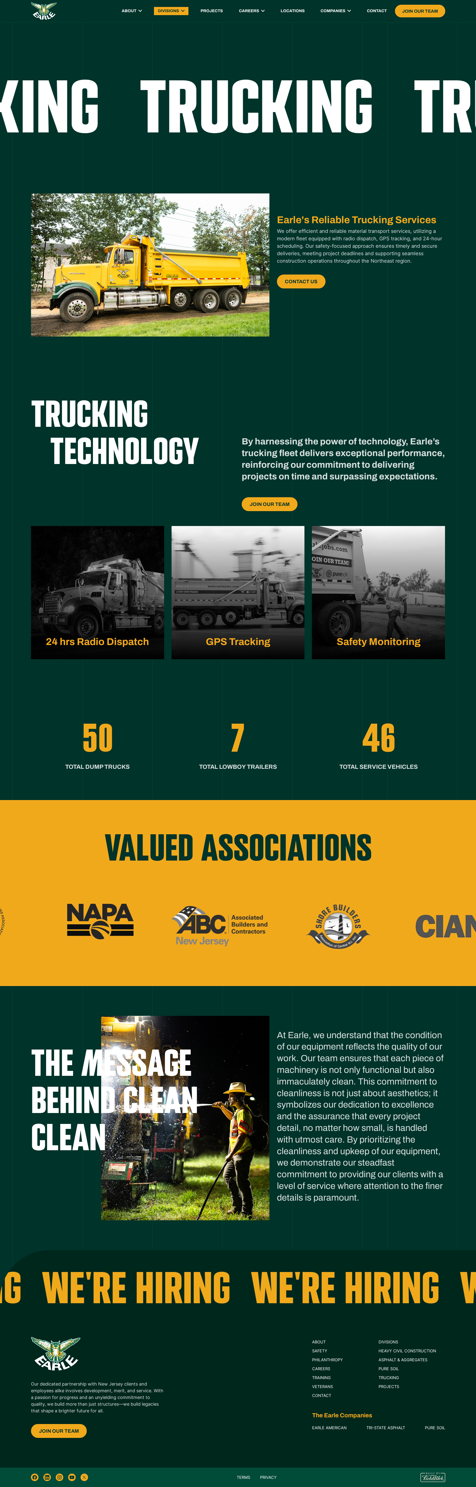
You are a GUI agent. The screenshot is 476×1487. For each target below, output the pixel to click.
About (129, 11)
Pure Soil (389, 1369)
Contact (377, 11)
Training (321, 1378)
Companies (333, 11)
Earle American (329, 1428)
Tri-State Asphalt (385, 1428)
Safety (319, 1351)
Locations (293, 11)
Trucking (389, 1378)
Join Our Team (420, 11)
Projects (212, 11)
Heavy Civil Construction (407, 1351)
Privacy (268, 1477)
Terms (243, 1477)
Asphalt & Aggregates (403, 1360)
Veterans (322, 1387)
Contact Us (301, 281)
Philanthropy (327, 1360)
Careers (249, 11)
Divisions (168, 11)
